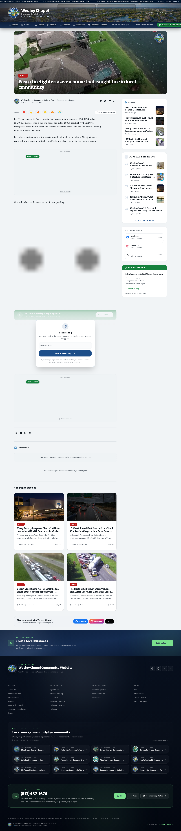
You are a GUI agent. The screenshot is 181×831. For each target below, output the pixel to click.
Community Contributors (17, 709)
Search (10, 713)
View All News (171, 2)
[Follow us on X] (171, 13)
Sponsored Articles (98, 693)
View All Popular (143, 220)
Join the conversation (107, 112)
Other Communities (144, 25)
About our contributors (66, 100)
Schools (11, 701)
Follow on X (54, 709)
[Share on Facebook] (105, 101)
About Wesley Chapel (119, 25)
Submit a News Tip (56, 693)
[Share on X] (101, 101)
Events (53, 25)
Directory (80, 25)
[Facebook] (152, 668)
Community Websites (165, 824)
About (136, 689)
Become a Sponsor (99, 689)
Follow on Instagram (57, 705)
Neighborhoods (13, 697)
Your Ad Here (32, 156)
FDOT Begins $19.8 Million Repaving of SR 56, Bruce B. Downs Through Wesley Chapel (114, 2)
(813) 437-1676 (34, 793)
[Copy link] (114, 101)
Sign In (150, 13)
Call (121, 796)
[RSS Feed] (170, 668)
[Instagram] (158, 668)
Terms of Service (140, 697)
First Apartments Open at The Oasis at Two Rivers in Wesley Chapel (56, 2)
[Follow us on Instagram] (166, 13)
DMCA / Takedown (140, 701)
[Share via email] (110, 101)
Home (15, 25)
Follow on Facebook (57, 701)
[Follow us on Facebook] (161, 13)
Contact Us (54, 697)
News (26, 25)
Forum (41, 25)
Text (135, 796)
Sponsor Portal (97, 697)
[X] (164, 668)
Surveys (66, 25)
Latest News (12, 689)
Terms (61, 360)
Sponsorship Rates (154, 796)
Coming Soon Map (99, 25)
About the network (159, 740)
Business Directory (14, 693)
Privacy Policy (70, 360)
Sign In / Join (54, 689)
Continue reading (63, 353)
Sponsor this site (65, 192)
